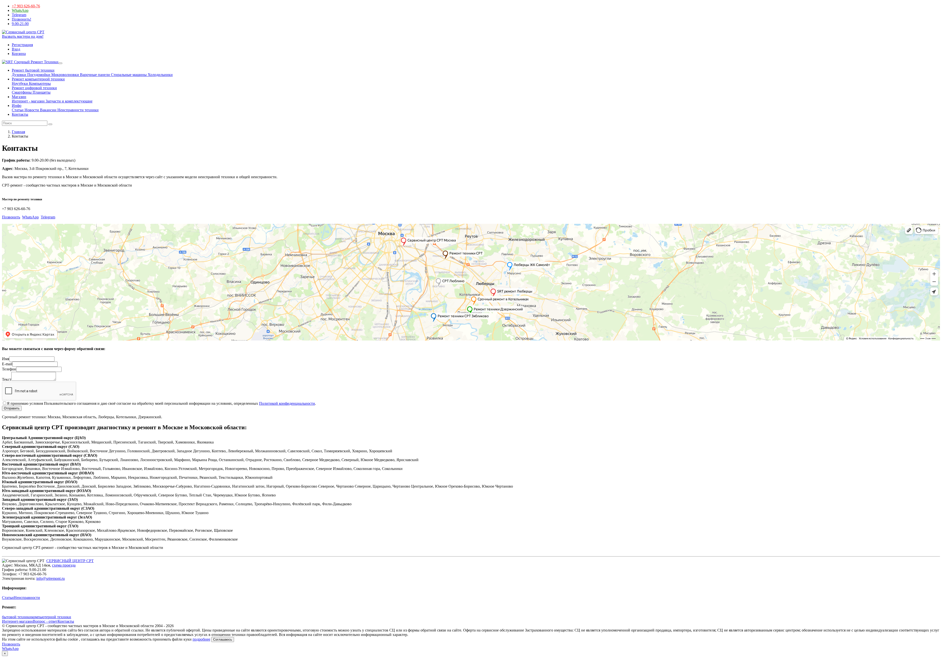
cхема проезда (64, 565)
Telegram (19, 15)
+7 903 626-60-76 (26, 6)
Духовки (19, 75)
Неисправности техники (77, 110)
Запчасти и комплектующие (68, 101)
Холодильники (160, 75)
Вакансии (47, 110)
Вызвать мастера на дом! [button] (22, 36)
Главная (18, 132)
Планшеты (41, 92)
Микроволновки (64, 75)
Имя (5, 359)
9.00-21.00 (20, 24)
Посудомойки (38, 75)
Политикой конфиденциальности (287, 403)
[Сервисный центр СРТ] (23, 32)
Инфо (16, 105)
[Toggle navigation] (60, 63)
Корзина (19, 53)
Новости (31, 110)
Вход (16, 49)
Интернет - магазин (28, 101)
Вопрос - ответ (45, 621)
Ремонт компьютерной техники (38, 79)
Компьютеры (39, 83)
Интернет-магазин (17, 621)
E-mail (7, 364)
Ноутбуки (20, 83)
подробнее (201, 639)
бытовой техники (16, 617)
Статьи (18, 110)
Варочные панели (94, 75)
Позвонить (11, 217)
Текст (6, 379)
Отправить (12, 408)
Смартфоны (22, 92)
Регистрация (22, 45)
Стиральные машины (128, 75)
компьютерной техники (51, 617)
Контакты (20, 114)
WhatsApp (20, 10)
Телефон (9, 369)
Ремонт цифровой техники (34, 88)
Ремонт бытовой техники (33, 70)
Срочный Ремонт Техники (35, 62)
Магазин (19, 97)
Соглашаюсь (222, 639)
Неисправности (27, 597)
